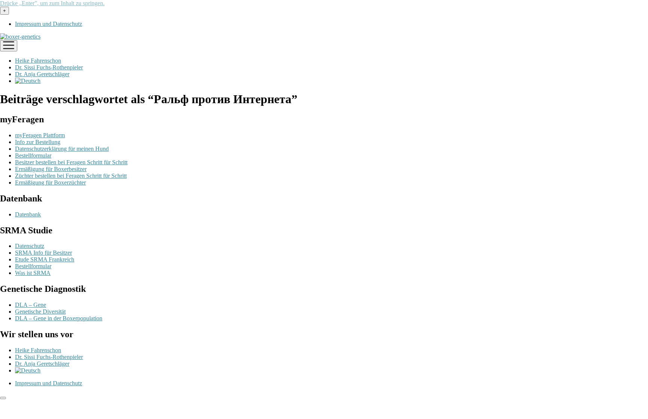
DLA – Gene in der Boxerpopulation (58, 318)
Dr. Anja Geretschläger (42, 74)
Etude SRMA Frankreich (44, 259)
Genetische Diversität (40, 311)
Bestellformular (33, 155)
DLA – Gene (30, 305)
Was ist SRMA (33, 273)
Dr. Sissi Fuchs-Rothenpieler (49, 67)
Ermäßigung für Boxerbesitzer (51, 169)
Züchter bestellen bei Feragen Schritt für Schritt (71, 176)
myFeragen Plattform (40, 135)
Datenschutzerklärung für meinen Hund (62, 149)
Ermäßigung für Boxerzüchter (50, 182)
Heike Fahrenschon (38, 60)
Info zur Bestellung (37, 142)
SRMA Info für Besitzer (43, 252)
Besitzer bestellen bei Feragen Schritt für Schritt (71, 162)
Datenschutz (29, 246)
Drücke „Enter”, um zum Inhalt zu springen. (52, 3)
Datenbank (28, 214)
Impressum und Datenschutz (48, 24)
